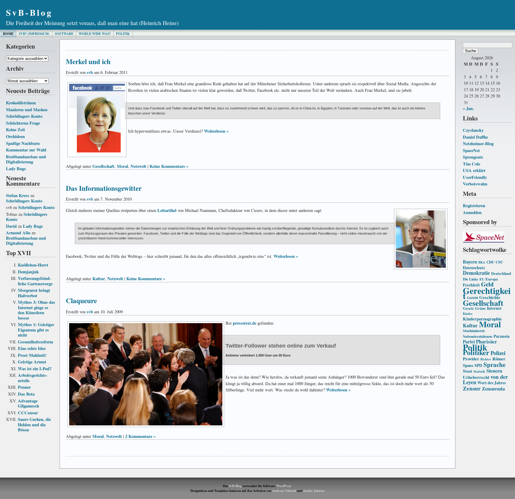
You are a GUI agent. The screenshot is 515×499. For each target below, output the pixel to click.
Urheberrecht (476, 377)
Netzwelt (138, 166)
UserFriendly (475, 177)
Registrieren (474, 205)
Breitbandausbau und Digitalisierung (26, 159)
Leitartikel (166, 210)
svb (90, 72)
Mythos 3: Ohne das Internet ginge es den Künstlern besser (36, 310)
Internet (494, 308)
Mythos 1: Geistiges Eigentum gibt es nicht (36, 329)
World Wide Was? (95, 33)
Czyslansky (473, 130)
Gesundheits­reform (35, 342)
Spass (468, 365)
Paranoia (502, 336)
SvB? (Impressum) (34, 33)
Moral (490, 324)
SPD (478, 365)
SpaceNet (471, 150)
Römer (498, 358)
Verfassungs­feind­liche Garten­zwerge (35, 281)
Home (8, 33)
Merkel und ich (88, 61)
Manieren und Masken (26, 109)
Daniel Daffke (475, 137)
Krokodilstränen (21, 103)
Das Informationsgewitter (104, 188)
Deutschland (501, 273)
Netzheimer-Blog (478, 143)
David (11, 226)
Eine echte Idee (32, 348)
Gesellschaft (483, 303)
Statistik (479, 371)
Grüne (480, 308)
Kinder (468, 313)
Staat (467, 371)
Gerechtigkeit (487, 293)
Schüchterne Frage (23, 123)
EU (482, 279)
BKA (481, 262)
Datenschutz (474, 268)
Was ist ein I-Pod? (35, 368)
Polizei (498, 353)
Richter (485, 359)
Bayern (470, 261)
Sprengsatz (473, 157)
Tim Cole (471, 164)
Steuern (494, 370)
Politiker (476, 352)
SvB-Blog (29, 12)
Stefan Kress (17, 195)
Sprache (494, 364)
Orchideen (15, 136)
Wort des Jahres (491, 383)
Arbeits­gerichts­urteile (32, 378)
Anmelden (472, 212)
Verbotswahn (475, 184)
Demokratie (476, 273)
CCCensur (28, 413)
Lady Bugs (16, 168)
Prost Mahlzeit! (32, 355)
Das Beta (26, 394)
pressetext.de (244, 323)
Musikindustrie (474, 330)
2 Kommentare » (140, 436)
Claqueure (81, 300)
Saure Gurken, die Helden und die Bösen (34, 424)
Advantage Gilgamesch (28, 403)
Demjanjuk (28, 272)
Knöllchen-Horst (33, 265)
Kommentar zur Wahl (26, 150)
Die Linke (470, 279)
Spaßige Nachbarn (23, 143)
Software (64, 33)
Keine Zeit (15, 129)
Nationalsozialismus (477, 336)
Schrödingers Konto (24, 116)
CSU (499, 262)
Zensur (472, 388)
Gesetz (468, 308)
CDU (490, 262)
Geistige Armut (32, 362)
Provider (471, 358)
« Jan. (468, 108)
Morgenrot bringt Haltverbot (34, 293)
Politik (123, 33)
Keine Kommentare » (169, 166)
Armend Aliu (18, 233)
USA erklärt (474, 170)
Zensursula (493, 388)
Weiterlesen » (216, 131)
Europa (491, 279)
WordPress (283, 485)
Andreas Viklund (284, 490)
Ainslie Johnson (314, 490)
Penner (24, 387)
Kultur (470, 325)
